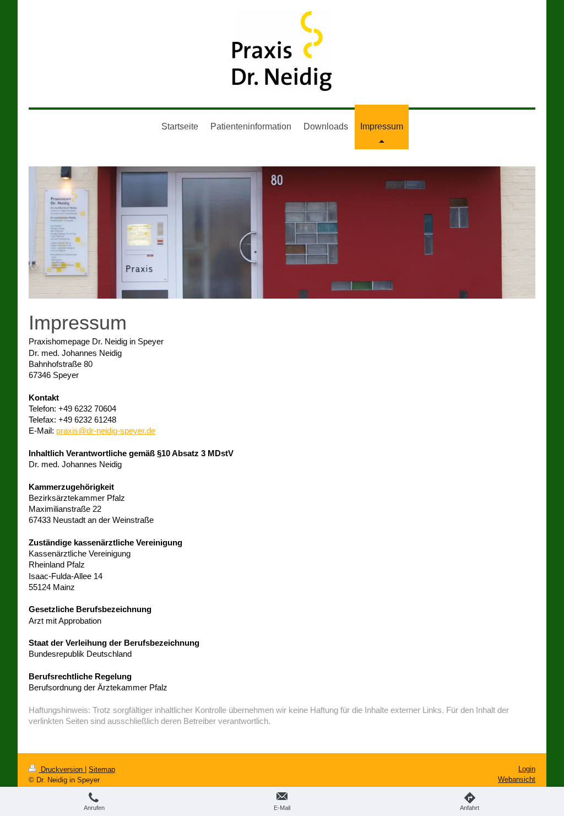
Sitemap (102, 769)
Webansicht (516, 779)
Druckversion (62, 769)
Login (526, 769)
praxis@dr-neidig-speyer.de (105, 430)
